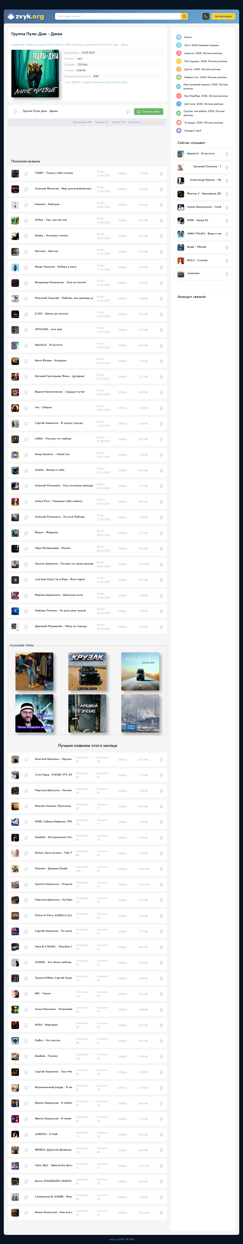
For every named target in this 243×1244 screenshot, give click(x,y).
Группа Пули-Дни (116, 82)
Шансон (99, 82)
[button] (223, 16)
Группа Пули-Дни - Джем (113, 45)
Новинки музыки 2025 (39, 45)
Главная (16, 45)
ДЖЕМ (76, 82)
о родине (86, 82)
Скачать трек (151, 111)
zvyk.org (113, 1239)
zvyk (30, 16)
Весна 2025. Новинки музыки (75, 45)
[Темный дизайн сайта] (206, 16)
